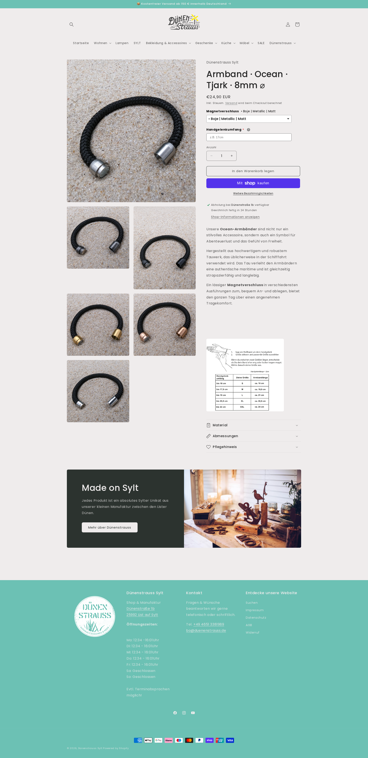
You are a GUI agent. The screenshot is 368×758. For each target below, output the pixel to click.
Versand (231, 103)
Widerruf (253, 632)
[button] (71, 24)
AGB (249, 625)
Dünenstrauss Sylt (90, 748)
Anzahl (211, 147)
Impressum (255, 610)
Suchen (252, 603)
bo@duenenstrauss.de (206, 630)
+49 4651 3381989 (208, 624)
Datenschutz (256, 617)
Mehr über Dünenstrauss (109, 527)
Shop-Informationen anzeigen (235, 217)
